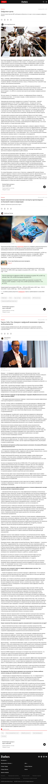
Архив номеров (5, 772)
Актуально (3, 760)
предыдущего (21, 291)
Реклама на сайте (25, 775)
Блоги (26, 769)
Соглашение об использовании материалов (10, 778)
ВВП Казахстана (36, 297)
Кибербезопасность (25, 733)
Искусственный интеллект (12, 733)
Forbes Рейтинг (28, 766)
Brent (10, 297)
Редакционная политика (13, 775)
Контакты (3, 775)
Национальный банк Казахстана (9, 301)
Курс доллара (17, 297)
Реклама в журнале (37, 775)
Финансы (3, 9)
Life (25, 763)
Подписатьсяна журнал (4, 2)
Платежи (4, 736)
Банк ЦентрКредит (37, 733)
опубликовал (20, 246)
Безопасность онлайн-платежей (30, 778)
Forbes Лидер (4, 766)
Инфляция (4, 297)
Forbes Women (4, 769)
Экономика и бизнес (6, 763)
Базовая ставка (26, 297)
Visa (2, 733)
